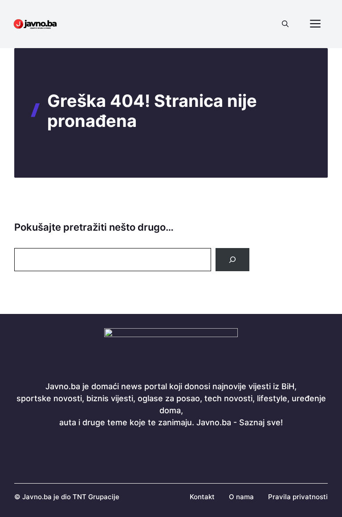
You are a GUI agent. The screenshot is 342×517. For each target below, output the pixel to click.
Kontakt (202, 497)
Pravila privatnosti (298, 497)
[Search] (232, 259)
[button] (285, 24)
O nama (241, 497)
